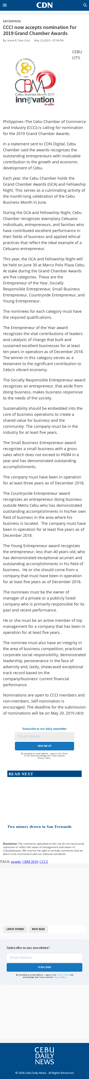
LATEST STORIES (15, 929)
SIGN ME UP (44, 746)
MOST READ (38, 929)
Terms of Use (63, 975)
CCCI (44, 862)
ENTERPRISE (12, 21)
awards (16, 862)
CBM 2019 (30, 862)
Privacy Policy (44, 758)
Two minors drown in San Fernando (39, 826)
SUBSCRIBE (44, 967)
